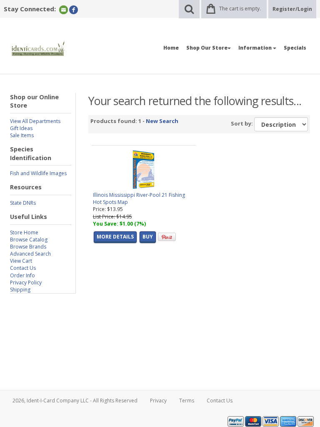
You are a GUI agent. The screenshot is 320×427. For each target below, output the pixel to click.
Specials (295, 47)
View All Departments (35, 121)
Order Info (22, 275)
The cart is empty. (240, 8)
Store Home (24, 232)
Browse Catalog (29, 239)
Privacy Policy (26, 282)
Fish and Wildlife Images (38, 173)
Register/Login (292, 9)
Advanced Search (30, 253)
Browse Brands (28, 246)
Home (171, 47)
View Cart (21, 260)
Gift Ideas (21, 128)
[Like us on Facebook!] (73, 9)
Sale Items (22, 135)
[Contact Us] (63, 9)
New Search (162, 121)
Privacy (158, 400)
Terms (186, 400)
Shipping (20, 289)
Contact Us (23, 267)
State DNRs (23, 202)
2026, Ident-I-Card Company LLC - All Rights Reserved (75, 400)
